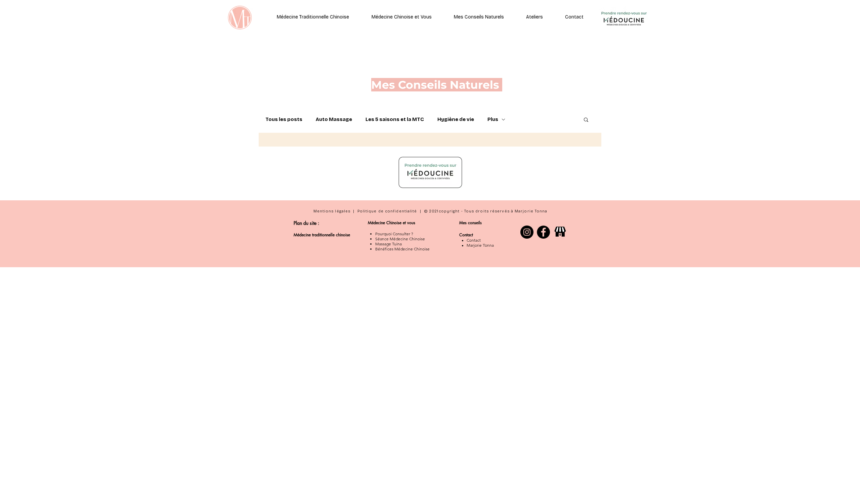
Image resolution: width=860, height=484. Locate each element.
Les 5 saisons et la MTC (395, 119)
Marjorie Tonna (480, 245)
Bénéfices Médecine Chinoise (402, 248)
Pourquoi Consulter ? (394, 233)
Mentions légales (332, 211)
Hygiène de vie (455, 119)
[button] (574, 17)
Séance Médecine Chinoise (400, 238)
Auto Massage (334, 119)
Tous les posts (283, 119)
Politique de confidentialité (387, 211)
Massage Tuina (388, 243)
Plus (492, 119)
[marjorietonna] (526, 232)
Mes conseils (471, 223)
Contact (474, 240)
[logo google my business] (559, 232)
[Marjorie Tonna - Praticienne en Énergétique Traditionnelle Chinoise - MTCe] (543, 232)
